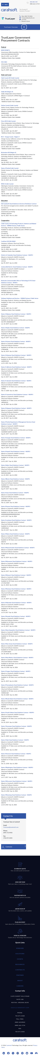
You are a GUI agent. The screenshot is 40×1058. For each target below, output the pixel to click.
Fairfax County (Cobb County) (9, 105)
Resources (20, 964)
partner (20, 975)
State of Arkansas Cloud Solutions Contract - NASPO (16, 355)
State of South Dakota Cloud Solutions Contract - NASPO (17, 712)
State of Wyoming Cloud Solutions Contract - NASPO (16, 795)
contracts (20, 970)
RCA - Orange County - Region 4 (10, 137)
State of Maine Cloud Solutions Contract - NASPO (15, 534)
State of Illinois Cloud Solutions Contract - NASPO (15, 479)
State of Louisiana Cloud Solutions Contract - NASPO (16, 520)
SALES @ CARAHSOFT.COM (20, 1007)
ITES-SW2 (4, 62)
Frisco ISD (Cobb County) (8, 121)
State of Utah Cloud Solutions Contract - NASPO (15, 740)
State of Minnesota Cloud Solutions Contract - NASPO (16, 561)
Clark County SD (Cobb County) (10, 78)
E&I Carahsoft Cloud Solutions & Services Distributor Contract (19, 204)
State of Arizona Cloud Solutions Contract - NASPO (16, 341)
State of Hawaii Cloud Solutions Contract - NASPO (15, 451)
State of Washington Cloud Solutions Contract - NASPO (17, 767)
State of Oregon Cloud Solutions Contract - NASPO (15, 671)
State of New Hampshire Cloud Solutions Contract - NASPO (18, 630)
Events (20, 959)
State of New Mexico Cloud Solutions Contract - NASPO (17, 657)
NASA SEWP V (5, 50)
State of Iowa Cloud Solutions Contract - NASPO (15, 493)
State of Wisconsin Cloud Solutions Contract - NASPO (16, 781)
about (20, 980)
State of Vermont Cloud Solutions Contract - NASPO (16, 754)
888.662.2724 (35, 4)
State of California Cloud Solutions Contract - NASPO (16, 367)
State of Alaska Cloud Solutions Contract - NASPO (15, 328)
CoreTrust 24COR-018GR (8, 241)
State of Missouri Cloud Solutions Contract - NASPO (16, 575)
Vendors (20, 948)
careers (20, 986)
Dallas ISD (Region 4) (7, 92)
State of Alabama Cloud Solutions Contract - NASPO (16, 314)
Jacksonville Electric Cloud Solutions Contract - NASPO (17, 267)
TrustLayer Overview (11, 27)
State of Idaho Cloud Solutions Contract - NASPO (15, 465)
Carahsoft (9, 1045)
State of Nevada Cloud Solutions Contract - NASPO (15, 616)
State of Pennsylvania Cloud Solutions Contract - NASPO (17, 685)
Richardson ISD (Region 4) (8, 152)
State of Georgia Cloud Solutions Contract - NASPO (16, 438)
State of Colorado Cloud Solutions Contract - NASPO (16, 381)
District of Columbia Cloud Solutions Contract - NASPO (17, 255)
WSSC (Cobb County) (7, 184)
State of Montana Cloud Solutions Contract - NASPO (16, 589)
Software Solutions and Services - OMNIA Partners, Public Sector (19, 298)
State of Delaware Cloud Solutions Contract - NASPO (16, 408)
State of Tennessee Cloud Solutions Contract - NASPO (16, 726)
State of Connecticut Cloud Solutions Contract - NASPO (17, 394)
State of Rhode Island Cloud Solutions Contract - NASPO (17, 699)
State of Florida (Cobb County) (9, 168)
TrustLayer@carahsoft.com (11, 827)
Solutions (20, 954)
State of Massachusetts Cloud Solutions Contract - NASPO (18, 547)
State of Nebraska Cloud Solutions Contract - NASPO (16, 602)
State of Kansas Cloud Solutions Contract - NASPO (15, 506)
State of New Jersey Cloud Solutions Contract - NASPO (17, 644)
